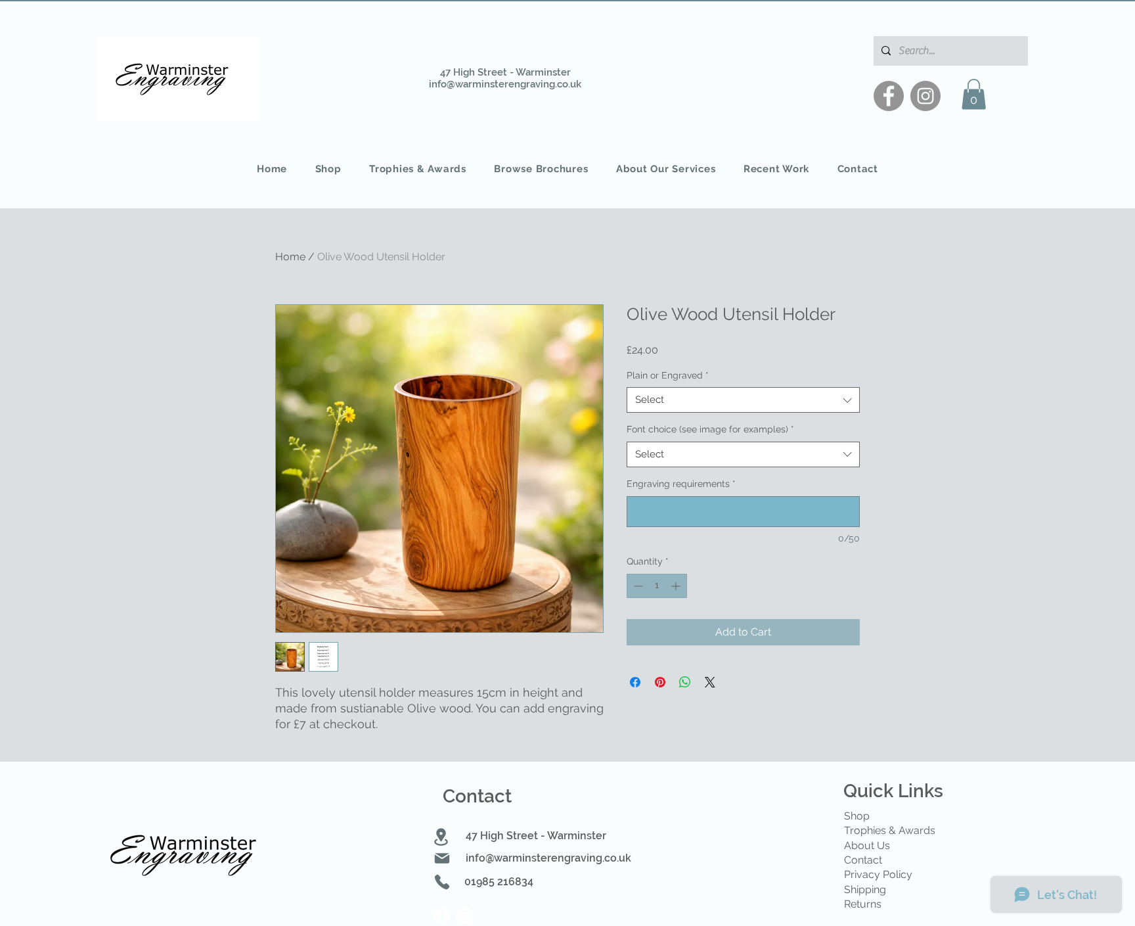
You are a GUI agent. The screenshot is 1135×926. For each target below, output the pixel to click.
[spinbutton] (657, 585)
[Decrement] (637, 585)
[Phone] (442, 882)
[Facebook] (889, 96)
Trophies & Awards (889, 830)
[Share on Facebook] (635, 682)
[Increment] (677, 585)
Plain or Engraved (668, 375)
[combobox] (743, 400)
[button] (974, 94)
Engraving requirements (681, 483)
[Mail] (442, 858)
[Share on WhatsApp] (685, 682)
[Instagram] (925, 96)
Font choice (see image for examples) (710, 429)
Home (290, 256)
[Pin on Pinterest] (660, 682)
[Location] (441, 837)
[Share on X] (710, 682)
